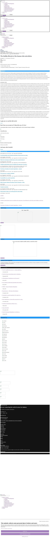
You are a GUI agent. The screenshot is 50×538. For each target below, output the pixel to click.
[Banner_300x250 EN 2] (7, 236)
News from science (8, 11)
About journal (4, 27)
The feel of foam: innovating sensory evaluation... (11, 274)
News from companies (8, 10)
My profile (2, 50)
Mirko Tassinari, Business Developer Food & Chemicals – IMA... (12, 182)
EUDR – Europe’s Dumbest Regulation (9, 286)
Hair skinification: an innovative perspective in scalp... (12, 299)
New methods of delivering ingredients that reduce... (12, 282)
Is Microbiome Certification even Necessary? (10, 278)
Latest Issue (6, 5)
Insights (6, 4)
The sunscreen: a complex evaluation (7, 173)
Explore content (4, 2)
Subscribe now (2, 51)
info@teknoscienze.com (4, 417)
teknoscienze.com (3, 415)
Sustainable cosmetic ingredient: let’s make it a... (11, 295)
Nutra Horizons (2, 429)
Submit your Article (8, 7)
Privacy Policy (2, 445)
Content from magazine (4, 435)
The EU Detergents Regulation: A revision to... (11, 312)
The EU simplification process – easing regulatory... (12, 269)
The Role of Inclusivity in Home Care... (9, 303)
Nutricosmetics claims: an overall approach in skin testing (11, 191)
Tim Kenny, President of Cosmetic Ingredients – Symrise (11, 168)
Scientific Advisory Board (9, 8)
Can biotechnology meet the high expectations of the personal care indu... (14, 155)
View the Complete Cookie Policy (6, 528)
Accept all (25, 531)
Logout (6, 51)
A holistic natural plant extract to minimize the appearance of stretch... (13, 164)
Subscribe (4, 15)
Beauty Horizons (3, 428)
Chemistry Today (3, 424)
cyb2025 (1, 195)
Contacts (1, 443)
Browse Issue (7, 6)
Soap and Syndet (5, 307)
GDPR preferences (25, 536)
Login (2, 15)
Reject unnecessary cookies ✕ (44, 521)
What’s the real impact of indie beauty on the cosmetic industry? (12, 159)
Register (1, 149)
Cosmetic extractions (4, 186)
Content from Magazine (9, 3)
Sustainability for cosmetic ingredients (7, 177)
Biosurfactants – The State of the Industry (10, 290)
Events (3, 12)
